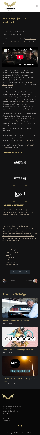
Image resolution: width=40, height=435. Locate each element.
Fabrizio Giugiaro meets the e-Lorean (15, 320)
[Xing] (21, 426)
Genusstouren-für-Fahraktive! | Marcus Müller (18, 212)
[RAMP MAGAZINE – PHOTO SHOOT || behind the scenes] (20, 366)
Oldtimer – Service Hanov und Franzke (15, 215)
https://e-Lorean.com (26, 140)
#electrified (30, 236)
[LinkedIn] (20, 272)
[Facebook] (13, 272)
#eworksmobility (8, 226)
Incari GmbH (20, 102)
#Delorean (25, 233)
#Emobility (6, 236)
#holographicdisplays (29, 238)
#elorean (22, 231)
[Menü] (37, 6)
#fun (10, 231)
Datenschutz (6, 420)
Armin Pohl (10, 250)
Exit (7, 260)
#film (17, 241)
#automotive (6, 241)
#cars (13, 241)
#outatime (33, 233)
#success (15, 231)
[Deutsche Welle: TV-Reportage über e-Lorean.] (20, 337)
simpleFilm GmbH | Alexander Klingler (15, 210)
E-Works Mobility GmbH (19, 41)
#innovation (6, 238)
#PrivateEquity (27, 228)
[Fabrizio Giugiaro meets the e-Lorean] (20, 308)
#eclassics (22, 236)
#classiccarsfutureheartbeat (12, 233)
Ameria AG (6, 99)
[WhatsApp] (26, 272)
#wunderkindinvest (21, 226)
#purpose (5, 231)
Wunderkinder (30, 26)
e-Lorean (14, 26)
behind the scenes (12, 252)
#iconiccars (14, 236)
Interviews (21, 26)
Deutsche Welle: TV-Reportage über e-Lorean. (19, 350)
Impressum (6, 418)
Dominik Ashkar (30, 39)
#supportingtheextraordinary (12, 228)
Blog (7, 255)
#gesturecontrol (16, 238)
